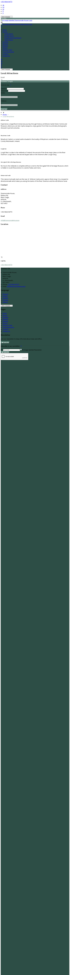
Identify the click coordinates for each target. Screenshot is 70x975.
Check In (4, 89)
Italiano (5, 302)
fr (3, 11)
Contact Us (6, 56)
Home (5, 30)
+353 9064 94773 (6, 2)
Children (3, 101)
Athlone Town (7, 50)
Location (5, 54)
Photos (5, 48)
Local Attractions (8, 52)
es (3, 9)
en (3, 7)
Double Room (9, 36)
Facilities (5, 42)
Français (5, 300)
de (3, 5)
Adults (3, 93)
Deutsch (5, 294)
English (5, 296)
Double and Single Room (12, 38)
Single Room (8, 34)
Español (5, 298)
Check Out (4, 91)
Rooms (5, 32)
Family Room (8, 40)
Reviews (5, 44)
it (1, 67)
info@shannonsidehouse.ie (10, 220)
